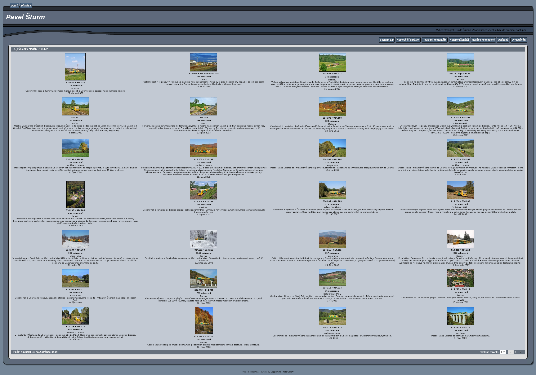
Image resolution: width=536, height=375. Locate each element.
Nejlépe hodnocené (483, 39)
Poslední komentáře (435, 39)
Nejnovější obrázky (408, 39)
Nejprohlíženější (459, 39)
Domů (14, 5)
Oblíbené (503, 39)
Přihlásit (26, 5)
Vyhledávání (519, 39)
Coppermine (253, 372)
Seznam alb (387, 39)
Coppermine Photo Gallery (282, 372)
